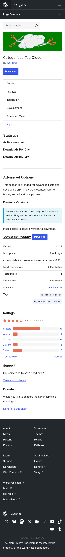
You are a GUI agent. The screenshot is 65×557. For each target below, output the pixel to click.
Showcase (40, 428)
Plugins (38, 439)
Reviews (11, 91)
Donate (40, 466)
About (6, 428)
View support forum (14, 380)
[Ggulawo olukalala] (60, 4)
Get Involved (41, 455)
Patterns (39, 445)
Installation (12, 99)
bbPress (9, 493)
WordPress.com (14, 482)
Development (14, 107)
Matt (7, 488)
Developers (9, 466)
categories (46, 295)
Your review (10, 356)
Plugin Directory (11, 14)
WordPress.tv (12, 472)
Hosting (7, 439)
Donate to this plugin (15, 408)
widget (57, 301)
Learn (6, 455)
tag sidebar (39, 301)
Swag (39, 472)
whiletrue (12, 62)
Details (10, 83)
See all (58, 356)
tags (49, 301)
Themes (38, 434)
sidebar (57, 295)
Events (38, 461)
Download (10, 71)
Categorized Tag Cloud (22, 57)
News (6, 434)
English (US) (55, 287)
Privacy (7, 445)
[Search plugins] (36, 25)
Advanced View (15, 116)
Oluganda (16, 513)
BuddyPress (11, 499)
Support (10, 124)
